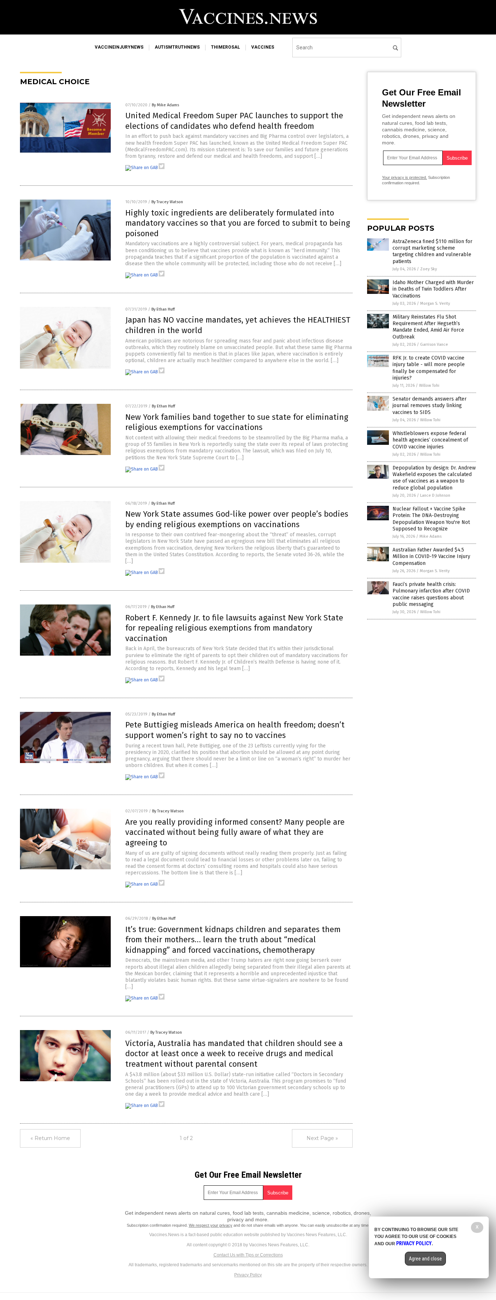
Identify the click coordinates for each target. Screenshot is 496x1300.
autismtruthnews (177, 47)
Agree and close (425, 1259)
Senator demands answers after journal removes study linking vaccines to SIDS (430, 405)
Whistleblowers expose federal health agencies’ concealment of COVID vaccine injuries (430, 440)
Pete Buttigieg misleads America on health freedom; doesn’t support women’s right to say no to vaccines (235, 730)
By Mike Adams (165, 105)
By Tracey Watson (167, 202)
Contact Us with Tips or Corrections (248, 1255)
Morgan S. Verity (435, 303)
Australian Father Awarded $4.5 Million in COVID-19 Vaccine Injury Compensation (431, 556)
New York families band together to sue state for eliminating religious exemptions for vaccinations (236, 422)
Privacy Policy (248, 1275)
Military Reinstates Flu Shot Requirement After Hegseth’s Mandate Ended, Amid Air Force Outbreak (428, 327)
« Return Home (50, 1138)
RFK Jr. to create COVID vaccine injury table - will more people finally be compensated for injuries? (429, 368)
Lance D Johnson (435, 495)
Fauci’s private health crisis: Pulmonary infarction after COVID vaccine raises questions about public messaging (431, 594)
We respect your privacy (210, 1225)
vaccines (262, 47)
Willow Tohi (429, 385)
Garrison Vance (434, 344)
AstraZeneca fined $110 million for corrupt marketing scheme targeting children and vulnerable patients (432, 251)
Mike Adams (430, 536)
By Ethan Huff (163, 309)
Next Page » (322, 1138)
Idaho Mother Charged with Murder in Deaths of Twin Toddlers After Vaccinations (433, 289)
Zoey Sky (428, 269)
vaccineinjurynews (119, 47)
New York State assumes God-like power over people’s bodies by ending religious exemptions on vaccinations (236, 519)
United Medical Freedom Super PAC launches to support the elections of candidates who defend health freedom (234, 121)
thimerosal (225, 47)
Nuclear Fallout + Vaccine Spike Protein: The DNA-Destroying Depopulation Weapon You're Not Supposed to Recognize (431, 519)
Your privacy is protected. (404, 177)
